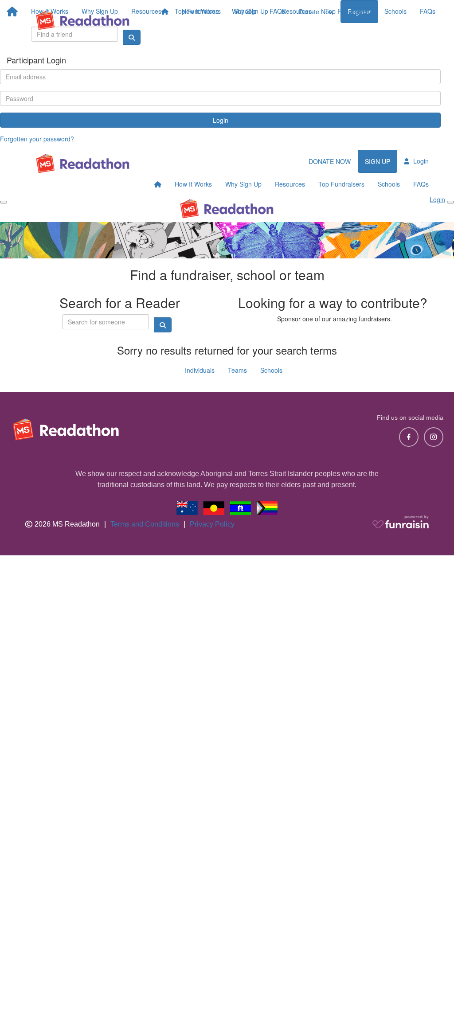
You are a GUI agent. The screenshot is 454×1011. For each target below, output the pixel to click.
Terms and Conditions (144, 524)
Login (220, 120)
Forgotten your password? (37, 138)
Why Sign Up (250, 11)
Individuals (200, 370)
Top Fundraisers (348, 11)
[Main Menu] (3, 202)
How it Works (200, 11)
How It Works (193, 184)
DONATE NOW (330, 161)
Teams (237, 370)
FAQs (427, 11)
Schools (395, 11)
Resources (297, 11)
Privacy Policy (212, 524)
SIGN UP (377, 161)
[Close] (450, 202)
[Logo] (83, 20)
